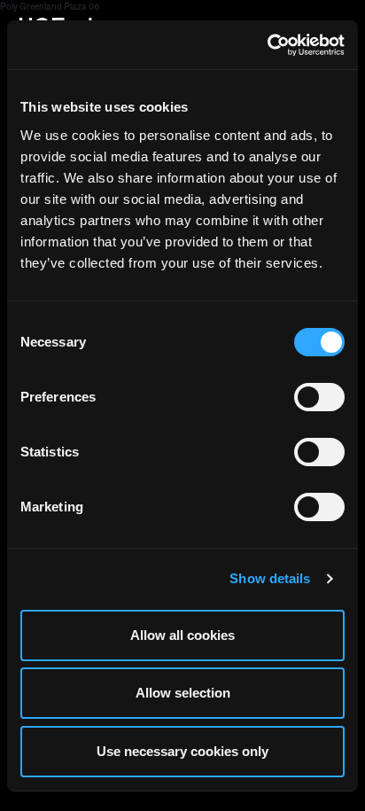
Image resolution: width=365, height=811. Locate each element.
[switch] (319, 397)
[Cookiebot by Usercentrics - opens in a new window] (267, 45)
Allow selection (183, 692)
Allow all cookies (182, 635)
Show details (269, 578)
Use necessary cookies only (182, 751)
